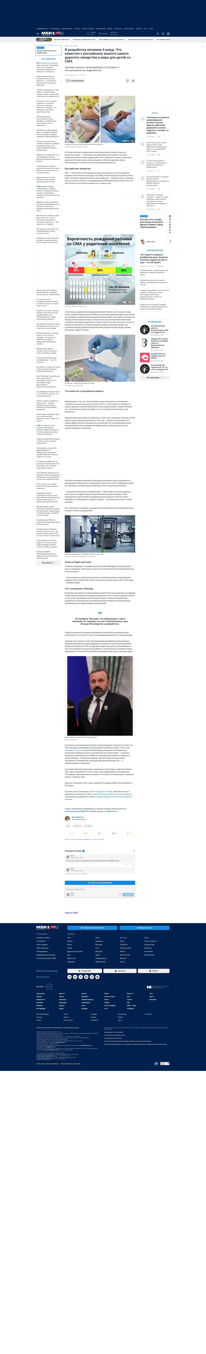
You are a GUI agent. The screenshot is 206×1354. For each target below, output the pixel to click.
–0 (132, 865)
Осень (122, 941)
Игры (151, 29)
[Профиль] (168, 34)
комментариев (76, 81)
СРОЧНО (40, 47)
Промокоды (55, 29)
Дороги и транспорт (75, 951)
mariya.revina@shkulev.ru (51, 1050)
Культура (98, 945)
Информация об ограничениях (113, 1032)
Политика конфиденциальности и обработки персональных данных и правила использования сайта (135, 1044)
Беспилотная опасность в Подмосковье (46, 52)
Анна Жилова (77, 817)
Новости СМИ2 (71, 913)
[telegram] (69, 977)
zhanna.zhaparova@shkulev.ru (45, 1056)
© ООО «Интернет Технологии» (71, 1064)
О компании (41, 941)
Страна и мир (149, 945)
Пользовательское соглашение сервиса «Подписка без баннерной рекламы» (127, 1041)
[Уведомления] (163, 34)
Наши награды (42, 945)
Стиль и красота (150, 941)
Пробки (139, 29)
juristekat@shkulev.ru (86, 1045)
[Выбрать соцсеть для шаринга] (133, 81)
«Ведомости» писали (74, 750)
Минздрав (88, 826)
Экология (147, 948)
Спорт (146, 938)
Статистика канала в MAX (46, 958)
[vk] (75, 977)
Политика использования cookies (114, 1035)
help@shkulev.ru (50, 1047)
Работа (122, 951)
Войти (72, 895)
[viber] (92, 977)
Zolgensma (77, 826)
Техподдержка (41, 951)
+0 (126, 865)
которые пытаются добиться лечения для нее (112, 794)
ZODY (145, 29)
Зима (97, 938)
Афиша (110, 29)
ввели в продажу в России (100, 791)
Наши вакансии (42, 948)
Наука (97, 955)
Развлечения (125, 955)
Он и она (123, 938)
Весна (69, 945)
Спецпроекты (149, 955)
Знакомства (100, 29)
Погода (77, 29)
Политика (123, 945)
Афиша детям (66, 29)
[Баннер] (44, 39)
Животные (71, 958)
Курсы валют (129, 29)
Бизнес (70, 941)
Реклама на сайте (43, 938)
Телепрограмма (88, 29)
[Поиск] (158, 34)
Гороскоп (118, 29)
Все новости (48, 59)
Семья (122, 962)
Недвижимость (42, 29)
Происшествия (125, 948)
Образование (100, 962)
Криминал (99, 941)
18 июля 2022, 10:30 (71, 75)
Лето (97, 948)
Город (69, 948)
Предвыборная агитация (45, 955)
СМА (68, 826)
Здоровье (71, 962)
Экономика (148, 951)
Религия (123, 958)
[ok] (81, 977)
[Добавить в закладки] (127, 81)
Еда (68, 955)
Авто (69, 938)
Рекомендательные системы (113, 1038)
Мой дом (98, 951)
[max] (86, 977)
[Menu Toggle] (37, 34)
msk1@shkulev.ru (60, 1042)
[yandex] (97, 977)
